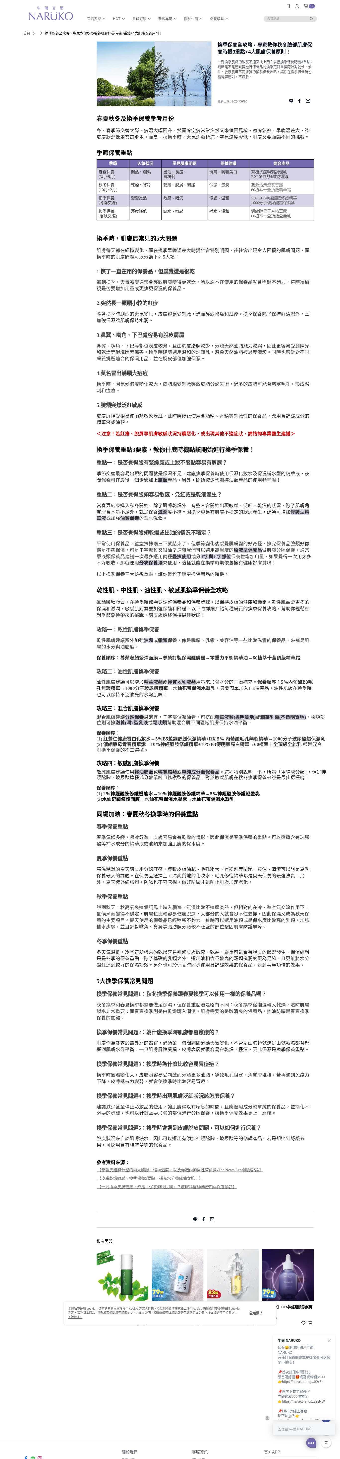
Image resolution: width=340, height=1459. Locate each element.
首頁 (26, 33)
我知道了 (256, 1313)
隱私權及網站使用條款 (113, 1313)
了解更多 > (75, 1317)
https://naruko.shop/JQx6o (303, 1381)
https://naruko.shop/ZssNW (303, 1401)
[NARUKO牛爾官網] (50, 13)
